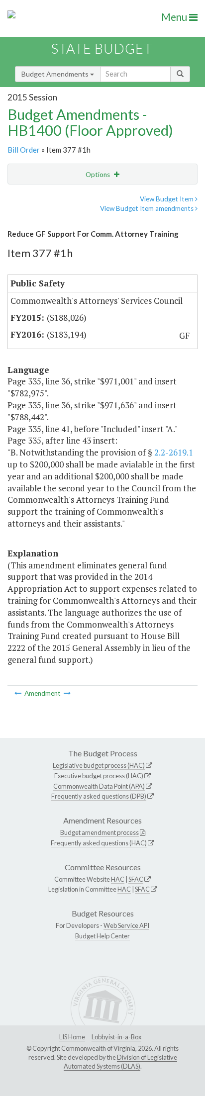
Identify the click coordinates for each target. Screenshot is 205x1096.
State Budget (101, 48)
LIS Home (72, 1037)
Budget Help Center (102, 936)
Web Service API (126, 925)
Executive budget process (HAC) (98, 776)
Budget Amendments (55, 74)
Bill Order (23, 149)
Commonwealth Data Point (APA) (99, 786)
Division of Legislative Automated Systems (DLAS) (120, 1061)
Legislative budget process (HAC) (99, 765)
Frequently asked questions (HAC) (99, 843)
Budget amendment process (99, 832)
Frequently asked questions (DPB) (98, 796)
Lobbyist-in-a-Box (116, 1037)
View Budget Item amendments (147, 208)
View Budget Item (167, 199)
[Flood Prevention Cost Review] (18, 693)
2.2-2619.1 (173, 452)
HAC (117, 879)
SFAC (135, 879)
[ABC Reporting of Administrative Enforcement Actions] (67, 693)
